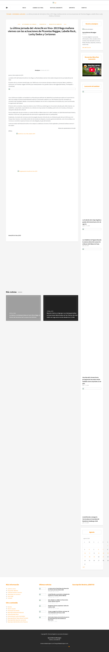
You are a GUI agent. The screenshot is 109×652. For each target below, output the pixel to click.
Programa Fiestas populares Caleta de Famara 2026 (58, 606)
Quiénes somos (12, 588)
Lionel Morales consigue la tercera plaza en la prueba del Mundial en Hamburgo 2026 (90, 519)
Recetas (10, 607)
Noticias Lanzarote (56, 7)
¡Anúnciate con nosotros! (14, 594)
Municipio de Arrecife (55, 24)
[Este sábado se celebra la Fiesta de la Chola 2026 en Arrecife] (42, 600)
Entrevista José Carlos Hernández (16, 616)
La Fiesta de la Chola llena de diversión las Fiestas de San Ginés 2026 (58, 589)
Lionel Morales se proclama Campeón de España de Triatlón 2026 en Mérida (58, 594)
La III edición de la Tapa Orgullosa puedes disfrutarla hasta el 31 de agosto (91, 222)
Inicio (24, 7)
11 (89, 553)
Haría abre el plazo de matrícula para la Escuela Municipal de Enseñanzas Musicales (58, 618)
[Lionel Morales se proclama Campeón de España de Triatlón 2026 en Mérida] (42, 595)
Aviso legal (10, 596)
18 (89, 557)
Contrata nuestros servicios (15, 592)
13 (98, 553)
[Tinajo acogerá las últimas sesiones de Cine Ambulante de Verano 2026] (42, 612)
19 (94, 557)
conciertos (42, 24)
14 (103, 553)
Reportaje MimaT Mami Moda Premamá (18, 618)
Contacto (10, 598)
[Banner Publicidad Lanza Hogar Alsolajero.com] (42, 89)
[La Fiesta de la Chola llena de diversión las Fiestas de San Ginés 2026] (42, 589)
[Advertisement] (42, 51)
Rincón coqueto (12, 608)
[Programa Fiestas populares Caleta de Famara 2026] (42, 606)
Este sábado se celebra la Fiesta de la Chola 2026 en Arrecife (58, 600)
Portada (8, 14)
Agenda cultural (38, 7)
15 (107, 553)
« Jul (84, 567)
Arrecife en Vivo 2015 (15, 235)
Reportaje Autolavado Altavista (16, 612)
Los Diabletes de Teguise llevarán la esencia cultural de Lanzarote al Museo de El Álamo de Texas (91, 242)
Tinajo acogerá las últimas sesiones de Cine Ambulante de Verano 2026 (58, 612)
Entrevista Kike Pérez (13, 614)
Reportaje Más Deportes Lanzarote (17, 620)
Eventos (84, 7)
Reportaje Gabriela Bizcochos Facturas (18, 622)
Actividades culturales (19, 14)
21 (103, 557)
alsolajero (37, 70)
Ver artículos (86, 47)
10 (84, 553)
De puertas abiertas (13, 590)
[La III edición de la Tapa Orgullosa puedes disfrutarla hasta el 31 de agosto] (91, 92)
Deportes (72, 7)
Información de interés (13, 610)
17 (84, 557)
